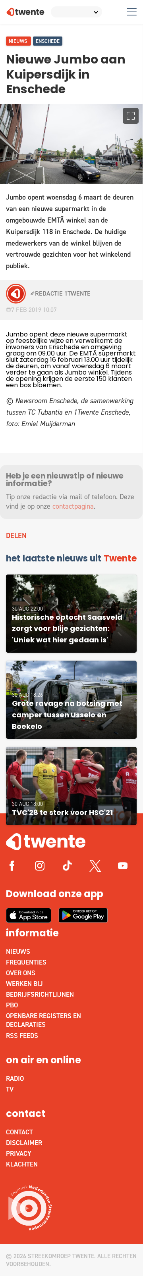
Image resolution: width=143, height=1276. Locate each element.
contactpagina (73, 506)
